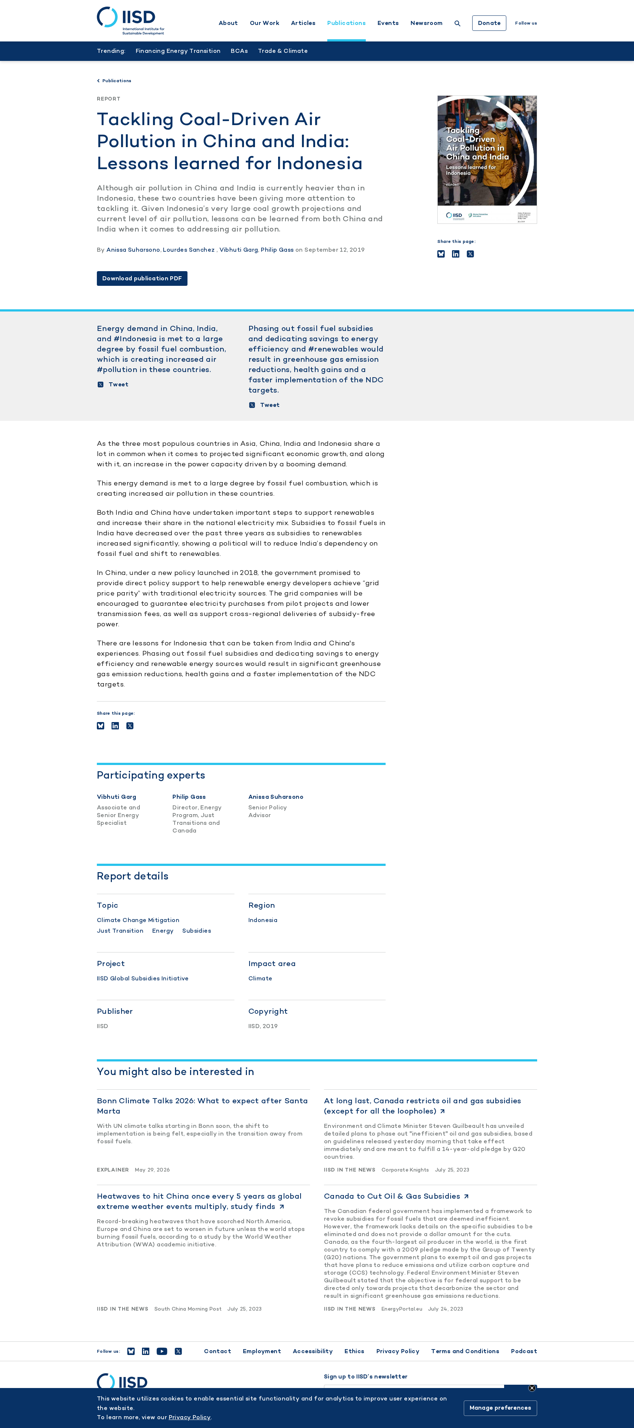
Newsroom (426, 23)
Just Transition (120, 931)
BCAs (239, 51)
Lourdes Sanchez (189, 250)
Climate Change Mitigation (138, 920)
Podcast (524, 1351)
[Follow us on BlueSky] (131, 1351)
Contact (217, 1351)
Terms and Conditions (465, 1351)
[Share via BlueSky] (441, 254)
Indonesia (263, 920)
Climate (260, 978)
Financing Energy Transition (178, 51)
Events (388, 23)
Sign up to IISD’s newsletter (366, 1376)
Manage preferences (500, 1408)
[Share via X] (470, 254)
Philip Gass (277, 250)
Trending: (111, 51)
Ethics (354, 1351)
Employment (262, 1351)
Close (532, 1388)
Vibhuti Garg (238, 250)
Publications (346, 23)
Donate (489, 23)
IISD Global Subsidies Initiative (143, 978)
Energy (163, 931)
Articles (303, 23)
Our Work (264, 23)
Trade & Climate (283, 51)
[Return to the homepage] (130, 21)
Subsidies (196, 931)
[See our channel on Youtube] (162, 1351)
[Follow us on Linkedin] (145, 1351)
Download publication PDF (142, 278)
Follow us (526, 23)
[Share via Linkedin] (455, 254)
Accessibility (313, 1351)
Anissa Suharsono (133, 250)
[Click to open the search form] (457, 24)
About (228, 23)
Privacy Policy (398, 1351)
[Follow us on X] (178, 1351)
